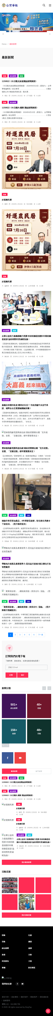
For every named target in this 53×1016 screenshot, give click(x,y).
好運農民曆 (7, 200)
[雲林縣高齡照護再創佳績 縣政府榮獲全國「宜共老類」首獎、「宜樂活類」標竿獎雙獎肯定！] (26, 434)
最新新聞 (14, 771)
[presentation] (3, 34)
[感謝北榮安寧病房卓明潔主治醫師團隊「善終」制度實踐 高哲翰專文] (26, 902)
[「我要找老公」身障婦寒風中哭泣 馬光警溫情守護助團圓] (43, 885)
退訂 (22, 675)
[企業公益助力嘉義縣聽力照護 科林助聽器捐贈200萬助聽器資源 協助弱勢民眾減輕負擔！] (26, 308)
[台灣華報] (10, 5)
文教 (28, 515)
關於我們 (24, 997)
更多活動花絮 (26, 915)
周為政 (7, 541)
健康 (14, 330)
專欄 (3, 968)
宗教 (3, 942)
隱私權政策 (44, 997)
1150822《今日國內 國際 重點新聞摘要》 (20, 108)
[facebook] (7, 758)
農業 (30, 942)
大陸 (30, 961)
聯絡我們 (33, 997)
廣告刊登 (5, 997)
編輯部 (7, 286)
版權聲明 (6, 1000)
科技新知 (5, 961)
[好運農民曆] (26, 158)
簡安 (6, 96)
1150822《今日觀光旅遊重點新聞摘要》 (19, 81)
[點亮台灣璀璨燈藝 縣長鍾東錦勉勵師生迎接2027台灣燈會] (10, 885)
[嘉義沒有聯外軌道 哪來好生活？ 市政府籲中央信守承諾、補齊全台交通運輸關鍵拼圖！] (26, 378)
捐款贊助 (14, 997)
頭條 (4, 76)
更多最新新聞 (26, 862)
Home (4, 44)
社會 (4, 515)
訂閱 (11, 675)
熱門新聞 (39, 771)
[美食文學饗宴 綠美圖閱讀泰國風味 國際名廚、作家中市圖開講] (26, 885)
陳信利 (7, 356)
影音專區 (31, 968)
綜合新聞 (13, 76)
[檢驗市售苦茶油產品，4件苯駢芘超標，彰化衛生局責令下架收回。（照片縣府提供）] (26, 492)
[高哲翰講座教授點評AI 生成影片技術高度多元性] (43, 902)
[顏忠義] (26, 22)
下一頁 (40, 635)
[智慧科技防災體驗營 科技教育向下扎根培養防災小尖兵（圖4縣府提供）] (10, 902)
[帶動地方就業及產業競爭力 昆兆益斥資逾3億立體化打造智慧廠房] (26, 549)
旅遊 (21, 76)
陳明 (6, 204)
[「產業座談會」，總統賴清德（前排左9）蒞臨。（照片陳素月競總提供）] (26, 593)
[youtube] (20, 758)
